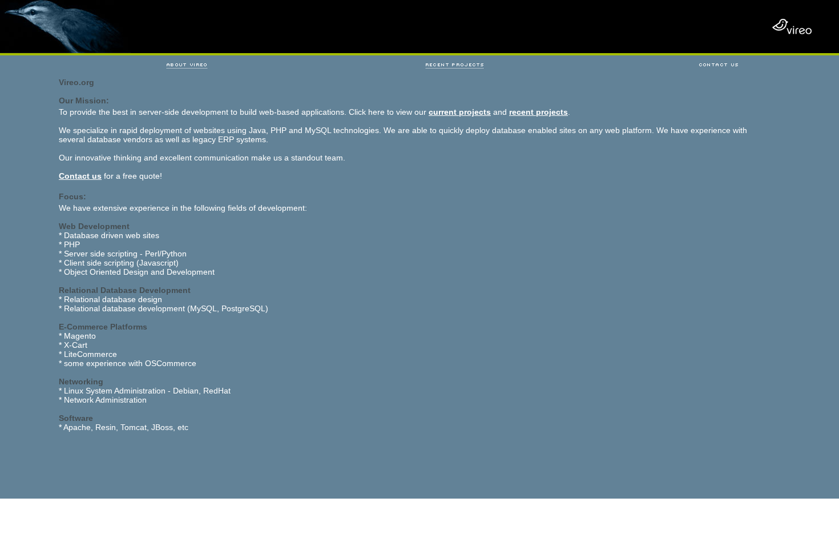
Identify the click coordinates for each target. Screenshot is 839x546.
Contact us (80, 175)
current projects (460, 112)
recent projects (538, 112)
